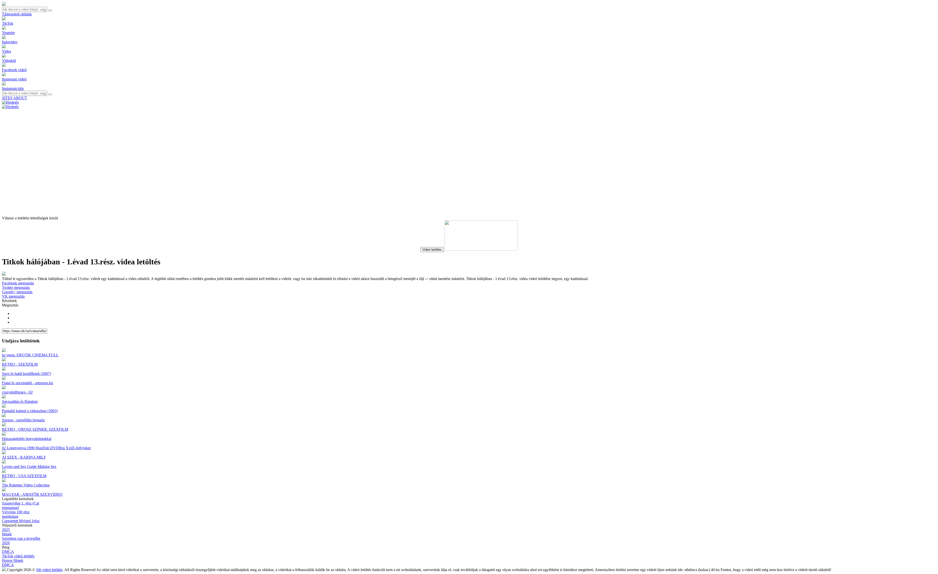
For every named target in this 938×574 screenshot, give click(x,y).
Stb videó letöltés (49, 570)
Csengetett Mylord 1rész (21, 521)
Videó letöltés (432, 249)
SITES (7, 98)
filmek (7, 534)
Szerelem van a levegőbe (21, 538)
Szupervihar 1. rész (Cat (20, 503)
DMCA (8, 552)
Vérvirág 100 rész (16, 512)
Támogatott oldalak (17, 14)
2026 (6, 543)
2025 (6, 530)
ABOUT (20, 98)
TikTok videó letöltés (18, 556)
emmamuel (10, 508)
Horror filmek (12, 560)
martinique (10, 516)
